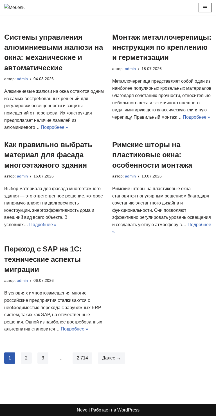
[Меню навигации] (205, 7)
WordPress (128, 410)
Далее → (111, 358)
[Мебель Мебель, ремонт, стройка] (21, 7)
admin (22, 79)
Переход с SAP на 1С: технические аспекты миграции (43, 259)
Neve (82, 410)
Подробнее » (54, 127)
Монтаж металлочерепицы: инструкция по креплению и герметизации (162, 47)
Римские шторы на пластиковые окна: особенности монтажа (152, 154)
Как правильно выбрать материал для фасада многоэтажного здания (48, 154)
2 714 (82, 358)
